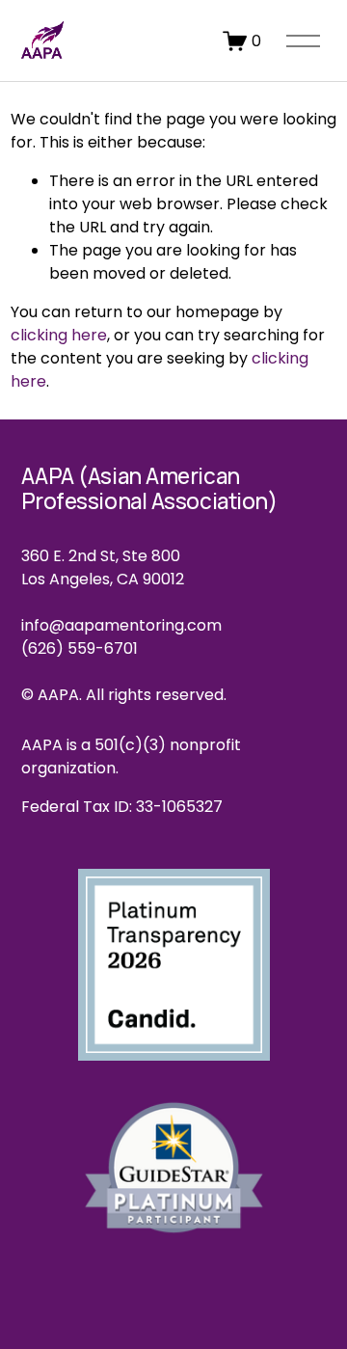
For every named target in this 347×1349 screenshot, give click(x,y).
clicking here (59, 335)
